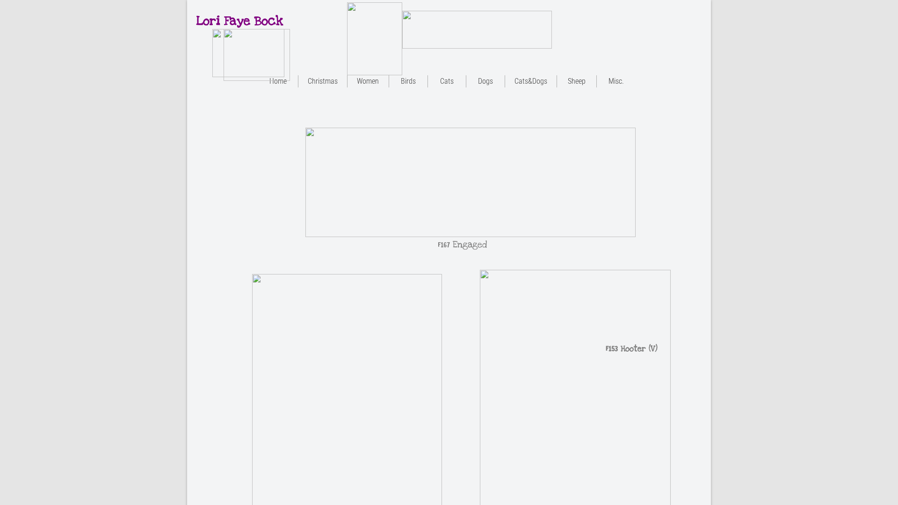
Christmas (323, 81)
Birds (408, 81)
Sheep (577, 81)
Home (278, 81)
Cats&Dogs (530, 81)
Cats (447, 81)
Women (368, 81)
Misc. (616, 81)
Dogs (485, 81)
